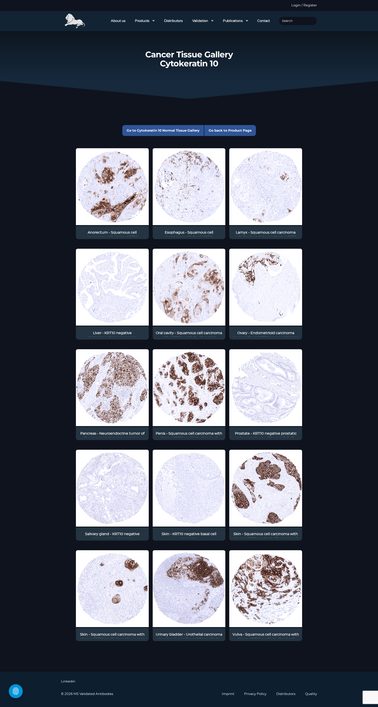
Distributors (173, 21)
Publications (233, 21)
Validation (200, 21)
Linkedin (68, 681)
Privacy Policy (255, 694)
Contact (263, 21)
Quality (311, 694)
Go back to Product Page (230, 130)
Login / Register (304, 5)
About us (118, 21)
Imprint (228, 694)
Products (142, 21)
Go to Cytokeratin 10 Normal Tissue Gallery (163, 130)
